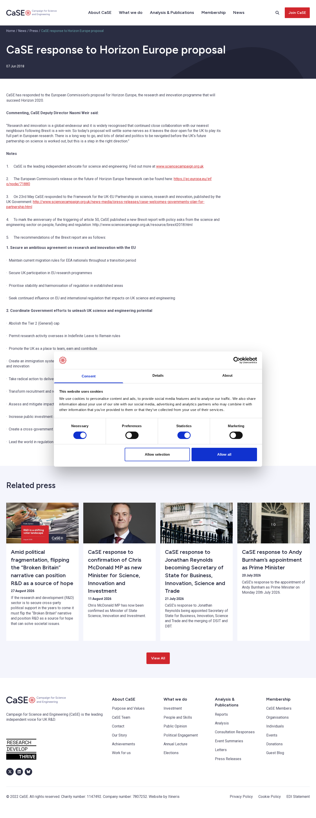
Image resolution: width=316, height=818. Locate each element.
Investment (173, 708)
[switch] (132, 435)
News (239, 12)
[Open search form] (280, 12)
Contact (118, 726)
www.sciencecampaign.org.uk (180, 166)
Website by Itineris (164, 796)
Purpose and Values (128, 708)
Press (34, 31)
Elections (171, 753)
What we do (131, 12)
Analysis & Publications (172, 12)
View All (158, 658)
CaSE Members (278, 708)
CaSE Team (121, 717)
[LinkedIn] (19, 771)
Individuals (275, 726)
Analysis (222, 723)
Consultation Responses (235, 732)
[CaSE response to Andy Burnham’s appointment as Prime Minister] (273, 523)
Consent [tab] (89, 376)
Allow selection (157, 454)
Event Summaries (229, 741)
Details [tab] (158, 375)
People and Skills (178, 717)
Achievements (123, 744)
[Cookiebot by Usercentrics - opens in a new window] (237, 360)
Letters (221, 750)
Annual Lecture (175, 744)
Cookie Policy (269, 796)
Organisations (277, 717)
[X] (10, 771)
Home (10, 31)
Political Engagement (181, 735)
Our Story (119, 735)
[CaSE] (31, 12)
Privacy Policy (241, 796)
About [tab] (227, 375)
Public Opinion (175, 726)
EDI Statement (298, 796)
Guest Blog (275, 753)
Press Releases (228, 759)
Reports (221, 714)
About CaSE (100, 12)
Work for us (121, 753)
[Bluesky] (28, 771)
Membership (213, 12)
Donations (274, 744)
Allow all (224, 454)
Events (271, 735)
